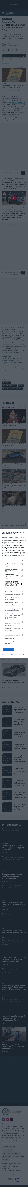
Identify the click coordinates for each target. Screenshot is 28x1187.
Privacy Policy (22, 654)
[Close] (24, 532)
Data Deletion (5, 654)
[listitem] (14, 560)
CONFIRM (8, 649)
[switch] (22, 564)
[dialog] (14, 593)
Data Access (14, 654)
